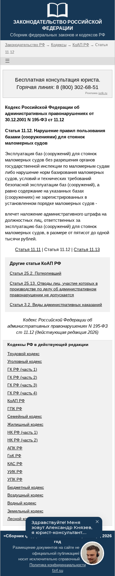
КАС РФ (14, 463)
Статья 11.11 (28, 249)
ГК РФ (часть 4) (22, 393)
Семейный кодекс (24, 416)
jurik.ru (102, 93)
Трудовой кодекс (23, 353)
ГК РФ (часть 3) (22, 385)
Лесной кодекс (21, 518)
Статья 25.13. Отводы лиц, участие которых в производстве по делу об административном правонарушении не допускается (54, 289)
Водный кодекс (21, 503)
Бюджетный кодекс (25, 487)
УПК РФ (14, 479)
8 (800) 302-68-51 (77, 87)
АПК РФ (14, 448)
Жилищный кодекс (25, 424)
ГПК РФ (14, 408)
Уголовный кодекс (24, 361)
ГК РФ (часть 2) (22, 377)
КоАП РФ (16, 400)
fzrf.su (57, 570)
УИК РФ (14, 471)
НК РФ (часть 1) (22, 432)
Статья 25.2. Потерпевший (35, 273)
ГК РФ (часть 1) (22, 369)
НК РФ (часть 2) (22, 440)
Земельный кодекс (25, 511)
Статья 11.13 (87, 249)
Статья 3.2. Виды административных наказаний (56, 304)
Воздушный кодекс (25, 495)
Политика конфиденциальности (57, 565)
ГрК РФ (14, 455)
